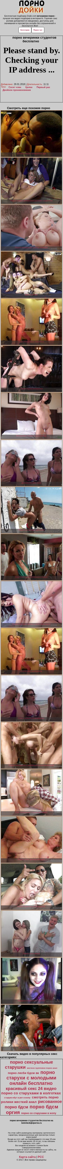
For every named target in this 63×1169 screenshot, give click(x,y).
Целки (28, 87)
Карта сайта (27, 1156)
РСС (41, 1156)
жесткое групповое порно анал (42, 1068)
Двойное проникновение (17, 90)
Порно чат (37, 30)
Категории (24, 30)
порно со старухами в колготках (31, 1093)
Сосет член (15, 87)
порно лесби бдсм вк (23, 1073)
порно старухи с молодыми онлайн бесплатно (31, 1078)
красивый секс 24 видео (31, 1088)
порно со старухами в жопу (38, 1113)
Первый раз (43, 87)
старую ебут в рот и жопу (17, 1097)
